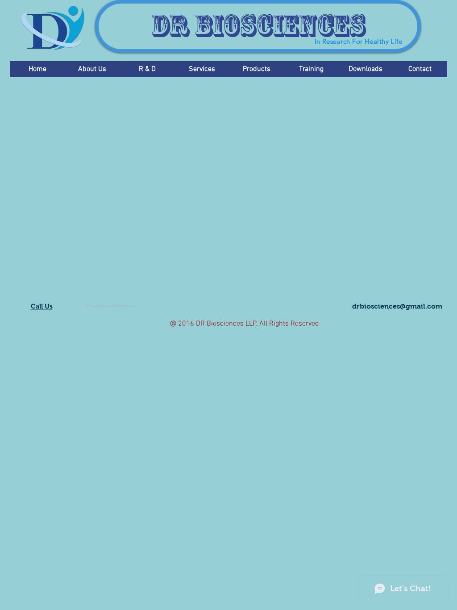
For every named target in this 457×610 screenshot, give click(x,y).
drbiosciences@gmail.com (397, 306)
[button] (92, 69)
